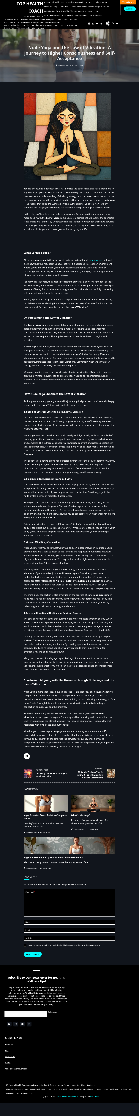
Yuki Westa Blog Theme (67, 1096)
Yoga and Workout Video (16, 1068)
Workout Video (96, 15)
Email (28, 930)
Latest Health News (52, 15)
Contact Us (64, 7)
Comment (30, 892)
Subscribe (130, 9)
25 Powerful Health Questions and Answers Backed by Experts (69, 2)
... (44, 826)
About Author (101, 2)
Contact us (10, 1056)
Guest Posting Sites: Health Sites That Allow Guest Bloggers (68, 11)
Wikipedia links (81, 15)
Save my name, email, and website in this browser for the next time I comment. (64, 945)
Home (96, 11)
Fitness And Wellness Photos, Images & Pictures (90, 7)
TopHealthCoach (63, 65)
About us (48, 7)
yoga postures (96, 260)
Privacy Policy (67, 15)
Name (28, 922)
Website (29, 938)
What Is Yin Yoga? (80, 815)
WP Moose (94, 1096)
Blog (55, 7)
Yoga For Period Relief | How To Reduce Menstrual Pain (53, 857)
